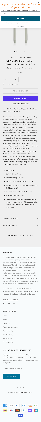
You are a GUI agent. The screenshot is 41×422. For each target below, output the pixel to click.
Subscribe (11, 376)
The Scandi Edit (8, 342)
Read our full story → (10, 299)
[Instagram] (9, 303)
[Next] (30, 51)
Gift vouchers (7, 338)
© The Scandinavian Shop (20, 392)
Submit (20, 18)
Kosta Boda (14, 294)
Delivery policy (11, 218)
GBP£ (19, 387)
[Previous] (10, 51)
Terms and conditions (10, 327)
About (5, 320)
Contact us (6, 323)
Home (5, 316)
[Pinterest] (14, 303)
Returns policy (11, 225)
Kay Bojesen (30, 294)
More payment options (21, 103)
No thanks (20, 26)
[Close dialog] (38, 2)
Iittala (21, 294)
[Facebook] (3, 303)
